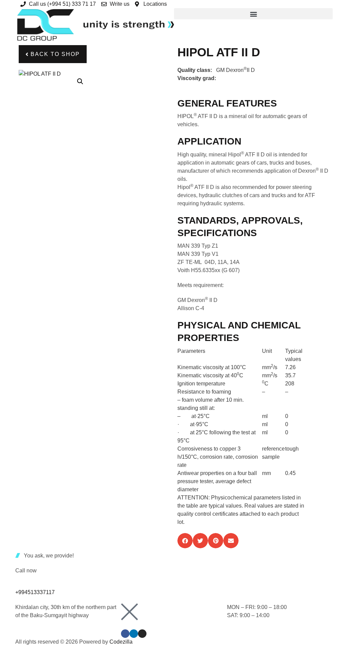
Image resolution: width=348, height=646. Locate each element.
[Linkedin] (133, 633)
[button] (253, 13)
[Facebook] (125, 633)
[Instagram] (142, 633)
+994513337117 (35, 592)
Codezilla (121, 642)
